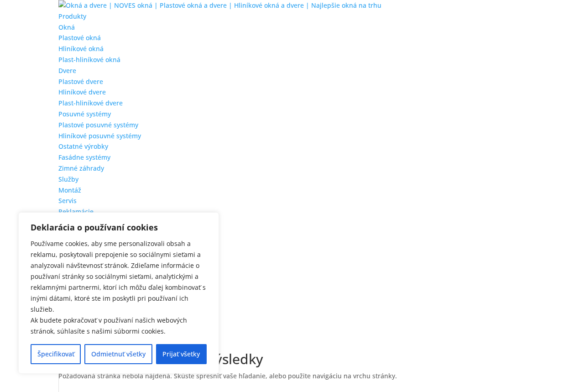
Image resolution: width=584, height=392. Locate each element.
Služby (68, 179)
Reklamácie (76, 211)
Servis (67, 200)
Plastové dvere (80, 81)
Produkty (72, 16)
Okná (66, 27)
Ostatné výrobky (83, 146)
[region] (118, 293)
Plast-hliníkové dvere (90, 103)
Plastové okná (79, 37)
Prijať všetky (181, 354)
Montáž (69, 190)
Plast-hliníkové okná (89, 59)
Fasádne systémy (84, 157)
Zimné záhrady (81, 168)
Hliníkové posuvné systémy (99, 135)
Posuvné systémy (84, 114)
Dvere (67, 70)
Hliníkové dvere (82, 92)
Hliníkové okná (81, 48)
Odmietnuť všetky (118, 354)
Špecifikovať (55, 354)
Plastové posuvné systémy (98, 124)
